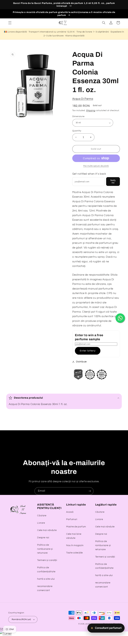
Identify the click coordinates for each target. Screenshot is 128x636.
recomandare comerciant (44, 588)
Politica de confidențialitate (46, 569)
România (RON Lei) (21, 619)
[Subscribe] (89, 491)
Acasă (69, 512)
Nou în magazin (75, 545)
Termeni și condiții (47, 560)
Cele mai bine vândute (73, 536)
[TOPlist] (6, 633)
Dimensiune (78, 116)
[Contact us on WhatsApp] (120, 318)
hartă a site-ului (46, 579)
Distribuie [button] (81, 362)
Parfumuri (71, 519)
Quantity (76, 131)
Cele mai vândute (47, 530)
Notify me (113, 181)
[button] (9, 22)
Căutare (41, 515)
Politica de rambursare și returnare (45, 549)
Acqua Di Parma (82, 98)
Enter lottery (88, 350)
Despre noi (43, 537)
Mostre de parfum (76, 526)
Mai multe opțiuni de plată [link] (96, 166)
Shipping (90, 111)
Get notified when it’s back (89, 173)
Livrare (41, 523)
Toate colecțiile (74, 553)
